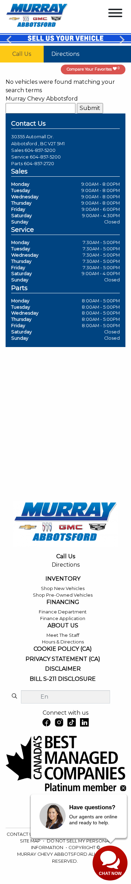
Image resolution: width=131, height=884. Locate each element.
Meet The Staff (62, 635)
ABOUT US (63, 626)
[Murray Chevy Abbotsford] (37, 16)
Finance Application (62, 618)
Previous (9, 39)
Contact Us (22, 834)
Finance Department (63, 611)
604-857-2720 (39, 163)
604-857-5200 (40, 150)
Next (122, 39)
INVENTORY (62, 579)
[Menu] (115, 14)
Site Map (31, 841)
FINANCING (62, 602)
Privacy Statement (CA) (63, 659)
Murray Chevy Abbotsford (42, 98)
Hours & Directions (63, 641)
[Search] (14, 696)
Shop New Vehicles (63, 588)
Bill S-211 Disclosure (63, 679)
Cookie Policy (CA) (63, 649)
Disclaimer (63, 669)
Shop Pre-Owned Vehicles (63, 595)
